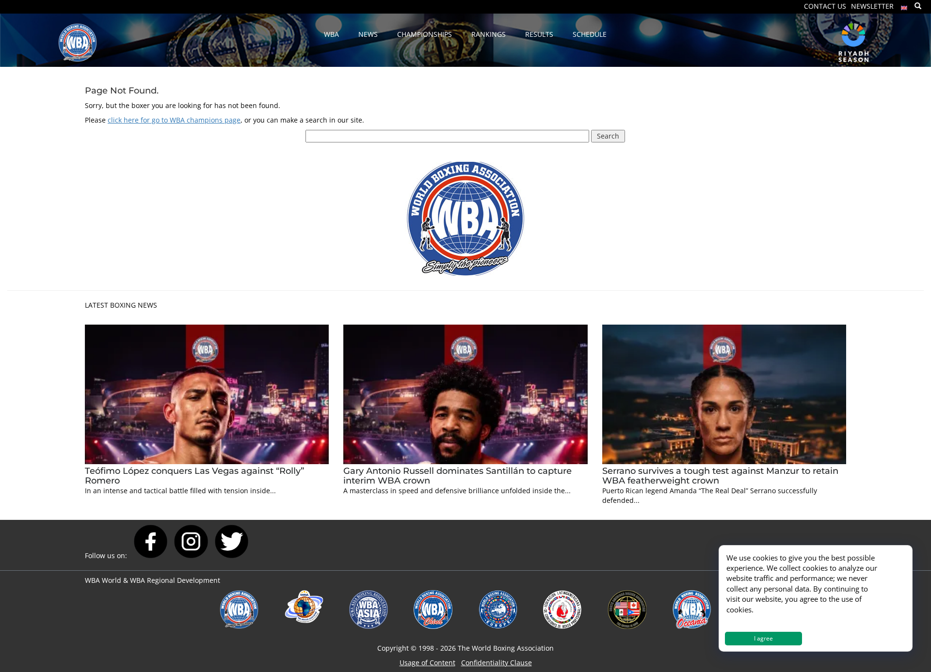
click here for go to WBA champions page (174, 120)
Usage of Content (427, 662)
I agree (763, 638)
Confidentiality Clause (496, 662)
